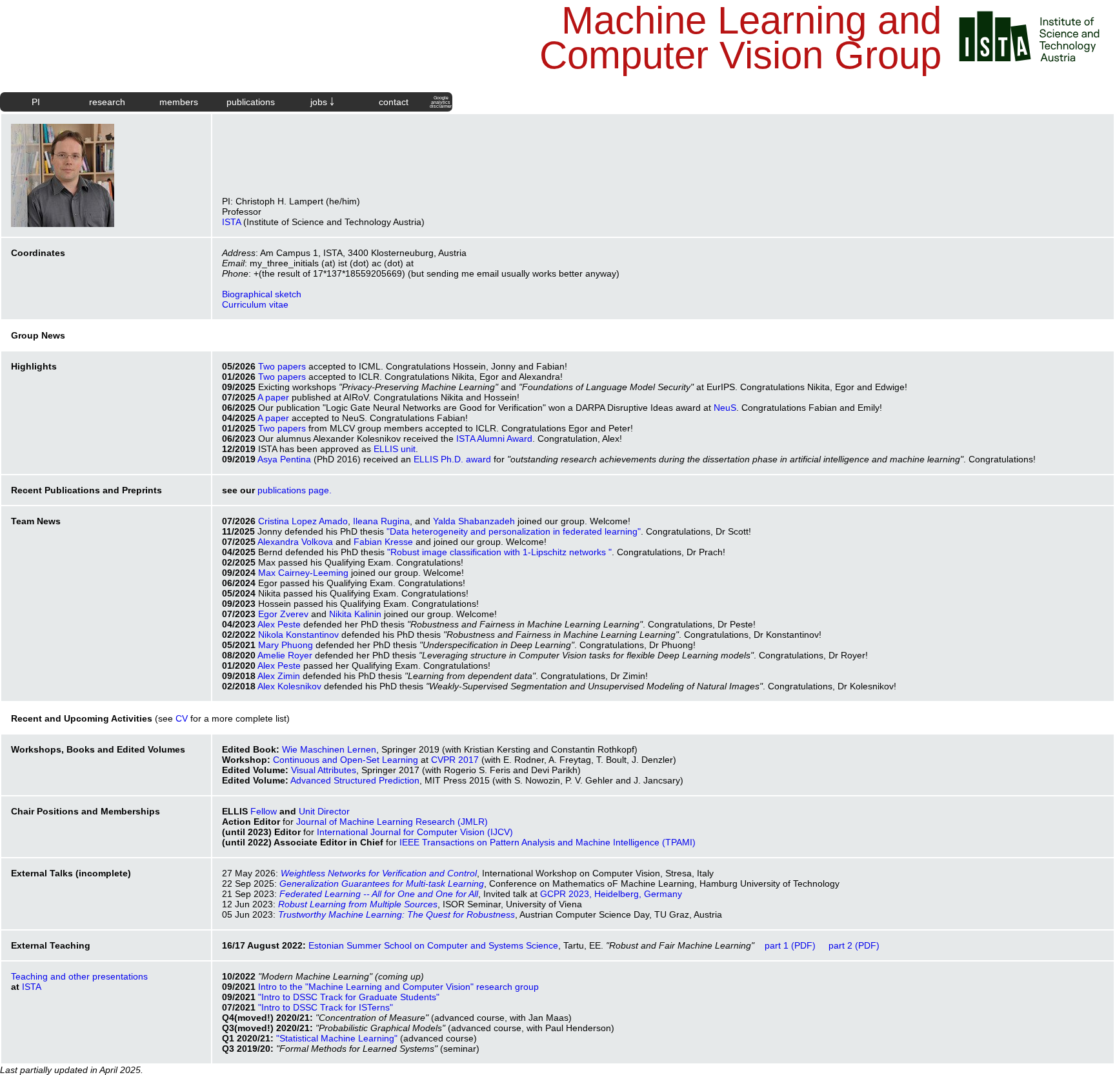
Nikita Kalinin (355, 614)
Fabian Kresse (383, 542)
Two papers (282, 366)
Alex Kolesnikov (289, 686)
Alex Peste (279, 624)
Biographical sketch (261, 294)
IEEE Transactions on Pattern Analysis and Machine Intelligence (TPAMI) (547, 842)
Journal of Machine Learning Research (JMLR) (392, 821)
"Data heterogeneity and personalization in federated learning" (514, 531)
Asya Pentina (284, 459)
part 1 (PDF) (790, 945)
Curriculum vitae (255, 304)
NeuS (725, 407)
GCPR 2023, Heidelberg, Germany (611, 894)
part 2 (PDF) (854, 945)
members (178, 102)
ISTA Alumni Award (494, 438)
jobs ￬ (322, 102)
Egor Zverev (283, 614)
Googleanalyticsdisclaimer (441, 101)
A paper (273, 397)
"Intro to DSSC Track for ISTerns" (325, 1007)
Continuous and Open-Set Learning (345, 759)
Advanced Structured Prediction (354, 780)
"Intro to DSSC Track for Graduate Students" (348, 997)
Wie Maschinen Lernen (329, 749)
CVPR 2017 (455, 759)
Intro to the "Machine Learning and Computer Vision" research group (398, 986)
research (107, 102)
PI (36, 102)
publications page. (294, 490)
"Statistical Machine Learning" (336, 1038)
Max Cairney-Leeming (303, 572)
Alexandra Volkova (295, 542)
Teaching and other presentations (79, 976)
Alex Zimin (278, 676)
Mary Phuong (285, 645)
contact (393, 102)
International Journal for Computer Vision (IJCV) (415, 832)
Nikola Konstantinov (298, 634)
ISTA (231, 222)
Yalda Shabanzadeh (474, 521)
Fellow (263, 811)
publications (250, 102)
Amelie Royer (284, 655)
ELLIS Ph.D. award (452, 459)
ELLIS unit (395, 449)
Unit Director (324, 811)
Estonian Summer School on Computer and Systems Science (433, 945)
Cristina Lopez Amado (303, 521)
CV (182, 718)
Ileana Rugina (381, 521)
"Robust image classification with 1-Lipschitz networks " (499, 552)
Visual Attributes (323, 770)
